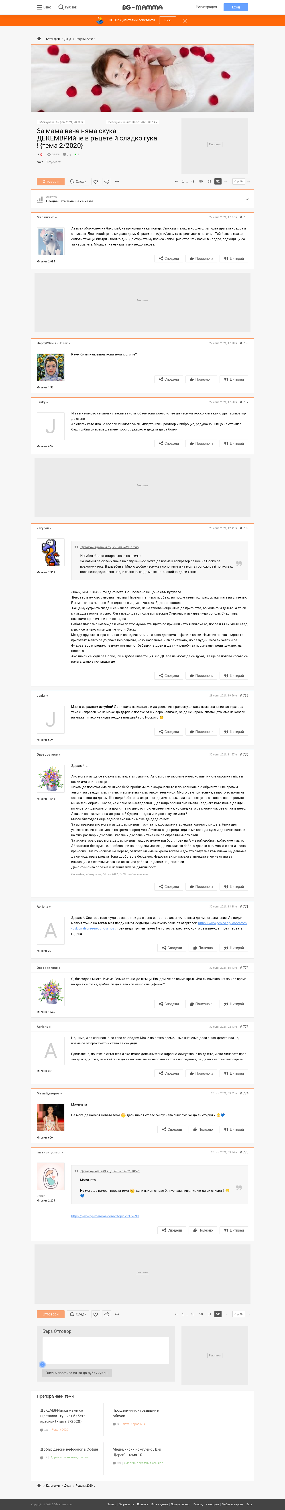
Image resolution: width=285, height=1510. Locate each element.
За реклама (126, 1504)
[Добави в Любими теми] (95, 181)
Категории (53, 1485)
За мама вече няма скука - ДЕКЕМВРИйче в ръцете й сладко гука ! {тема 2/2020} (97, 138)
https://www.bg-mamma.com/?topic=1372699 (105, 1216)
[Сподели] (106, 181)
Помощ (198, 1504)
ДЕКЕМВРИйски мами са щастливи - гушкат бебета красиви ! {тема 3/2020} (63, 1416)
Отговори (51, 181)
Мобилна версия (232, 1504)
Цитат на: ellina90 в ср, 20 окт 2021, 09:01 (110, 1171)
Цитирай (237, 258)
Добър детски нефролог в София (69, 1449)
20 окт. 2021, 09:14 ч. (145, 122)
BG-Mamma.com (62, 1504)
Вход (236, 7)
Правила (142, 1504)
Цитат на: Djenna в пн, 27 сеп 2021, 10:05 (109, 547)
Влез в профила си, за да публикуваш (77, 1373)
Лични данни (159, 1504)
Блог (249, 1504)
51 (209, 181)
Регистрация (206, 7)
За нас (111, 1504)
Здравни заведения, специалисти (71, 1457)
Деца (67, 1485)
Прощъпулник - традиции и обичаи (136, 1413)
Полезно (204, 258)
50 (201, 181)
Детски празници (134, 1424)
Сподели (172, 258)
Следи (81, 181)
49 (192, 181)
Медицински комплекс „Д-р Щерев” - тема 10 (137, 1452)
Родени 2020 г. (61, 1429)
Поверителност (180, 1504)
